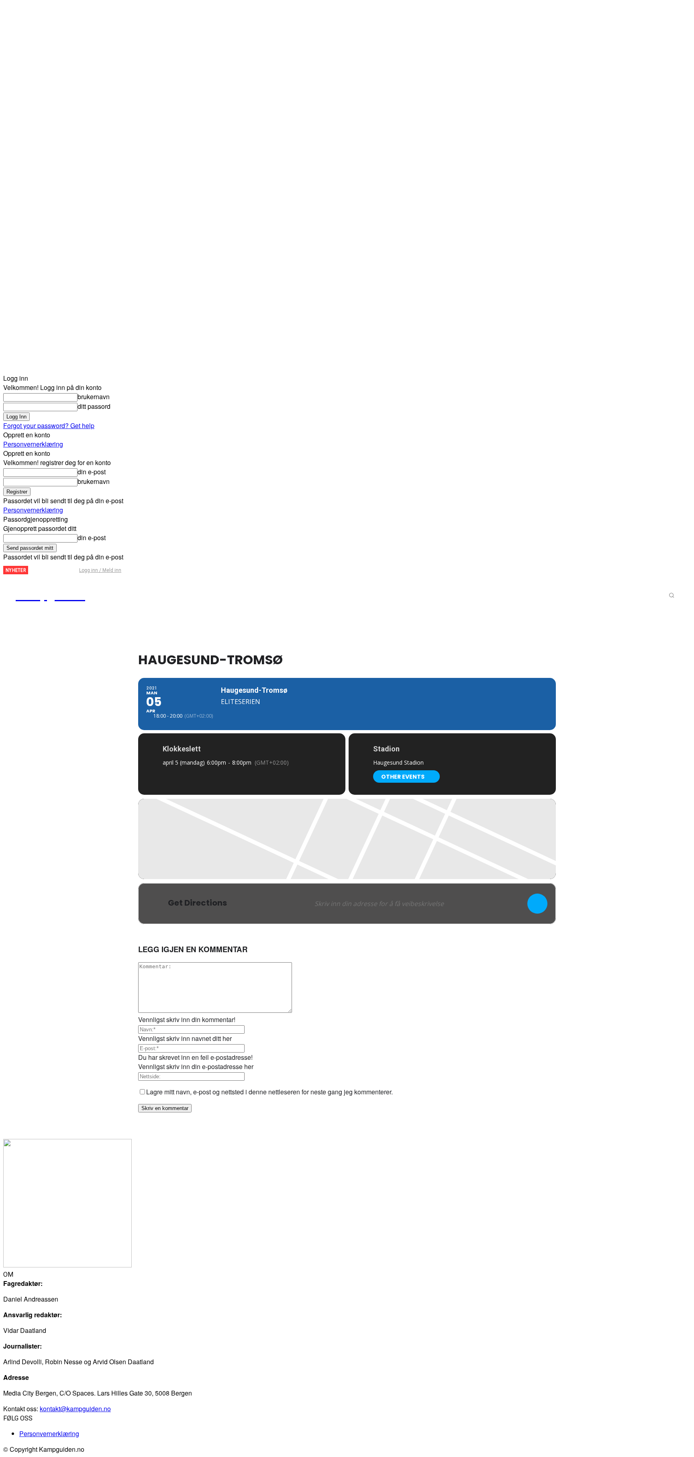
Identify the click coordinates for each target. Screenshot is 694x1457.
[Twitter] (53, 570)
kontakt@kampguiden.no (75, 1408)
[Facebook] (40, 570)
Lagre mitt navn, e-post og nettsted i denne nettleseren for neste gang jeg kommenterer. (269, 1091)
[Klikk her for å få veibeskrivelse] (537, 904)
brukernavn (94, 396)
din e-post (92, 471)
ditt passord (94, 406)
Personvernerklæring (33, 444)
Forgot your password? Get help (48, 425)
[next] (34, 570)
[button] (671, 595)
